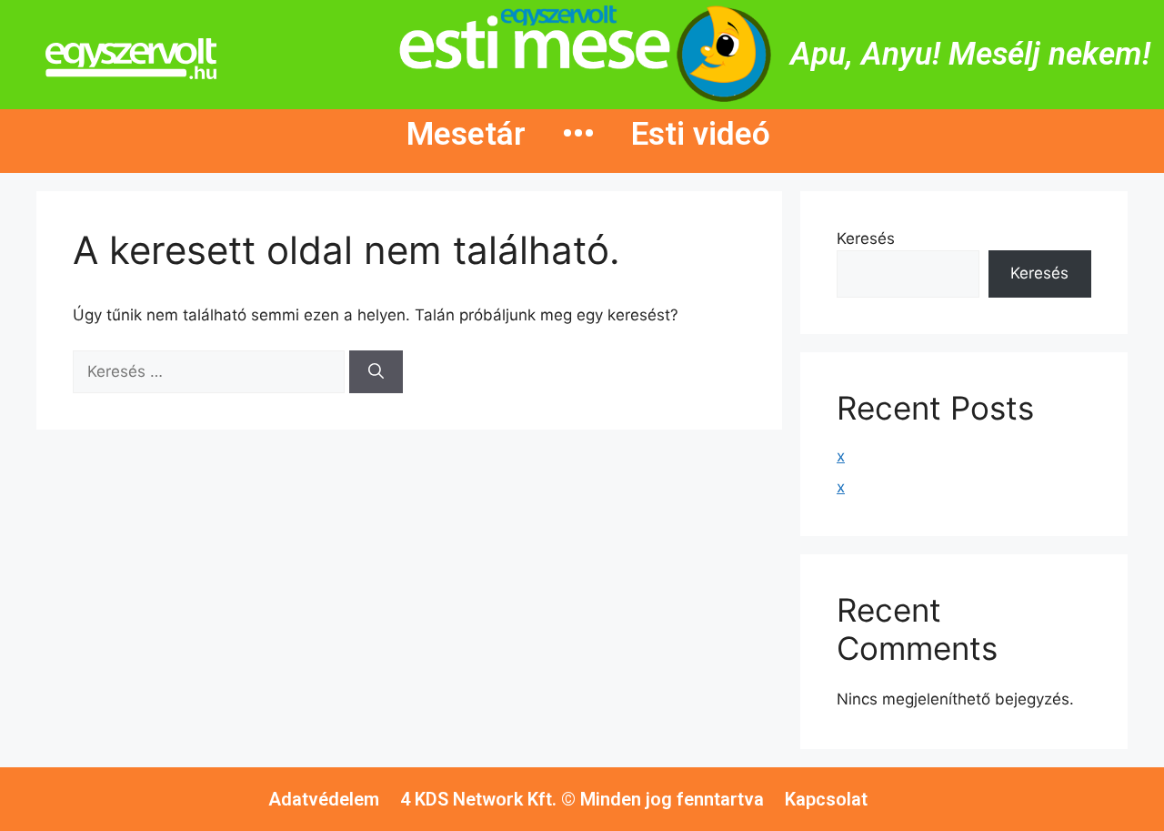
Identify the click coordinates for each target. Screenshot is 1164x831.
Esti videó (700, 134)
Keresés (866, 238)
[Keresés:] (211, 371)
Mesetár (466, 134)
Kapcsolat (826, 799)
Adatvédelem (323, 799)
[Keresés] (376, 372)
